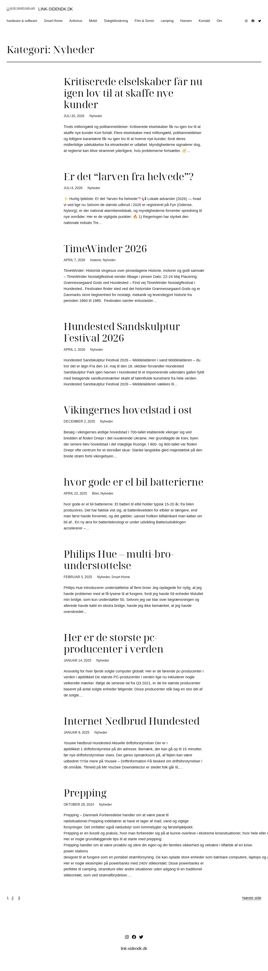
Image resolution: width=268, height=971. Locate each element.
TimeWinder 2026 (105, 248)
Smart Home (120, 577)
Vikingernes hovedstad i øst (128, 409)
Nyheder (95, 116)
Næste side (251, 898)
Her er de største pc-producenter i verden (113, 643)
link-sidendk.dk (55, 9)
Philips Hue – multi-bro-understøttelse (119, 559)
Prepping (85, 792)
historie (95, 260)
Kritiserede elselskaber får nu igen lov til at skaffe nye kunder (133, 93)
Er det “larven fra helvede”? (129, 176)
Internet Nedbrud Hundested (132, 721)
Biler (95, 493)
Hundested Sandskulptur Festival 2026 (122, 331)
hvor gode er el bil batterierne (133, 481)
